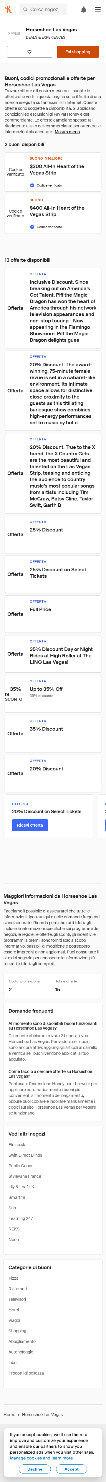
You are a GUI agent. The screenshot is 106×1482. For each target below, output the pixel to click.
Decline (34, 1469)
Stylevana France (25, 1176)
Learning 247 (21, 1218)
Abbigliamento (22, 1341)
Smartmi (17, 1197)
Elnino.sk (17, 1144)
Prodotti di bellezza (26, 1373)
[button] (97, 9)
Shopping (17, 1331)
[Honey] (8, 9)
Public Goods (21, 1165)
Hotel (14, 1309)
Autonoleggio (21, 1352)
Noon (14, 1239)
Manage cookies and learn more (41, 1457)
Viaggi (14, 1320)
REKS (14, 1229)
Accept (71, 1469)
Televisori (17, 1299)
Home (9, 1414)
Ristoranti (18, 1288)
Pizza (14, 1278)
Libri (12, 1362)
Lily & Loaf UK (21, 1186)
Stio (12, 1208)
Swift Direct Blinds (25, 1155)
